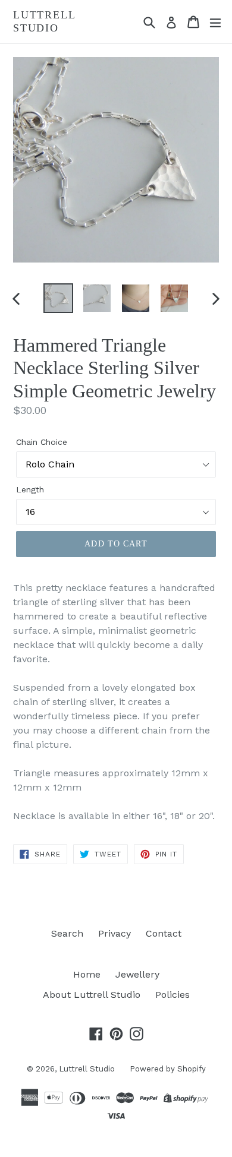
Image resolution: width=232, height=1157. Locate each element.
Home (87, 974)
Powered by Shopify (168, 1068)
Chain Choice (41, 442)
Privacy (114, 933)
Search (67, 933)
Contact (163, 933)
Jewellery (137, 974)
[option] (58, 298)
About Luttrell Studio (91, 994)
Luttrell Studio (44, 21)
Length (30, 489)
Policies (172, 994)
